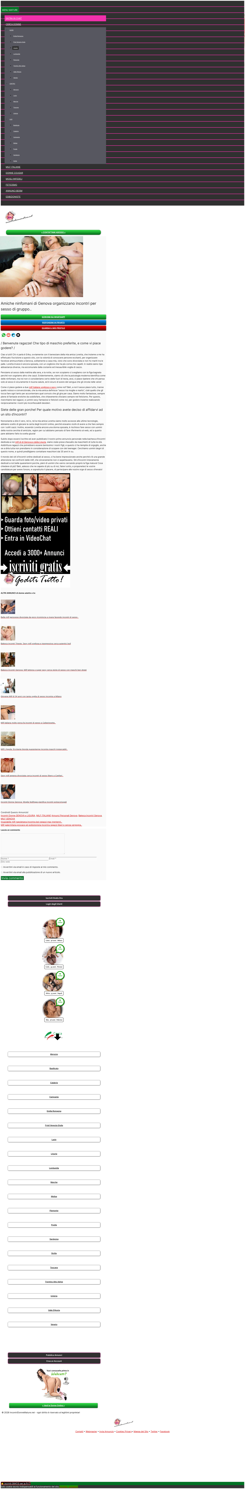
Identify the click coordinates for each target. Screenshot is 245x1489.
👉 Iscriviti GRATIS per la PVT (15, 1483)
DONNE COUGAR (14, 173)
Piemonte (16, 60)
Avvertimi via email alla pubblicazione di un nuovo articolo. (31, 872)
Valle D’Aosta (17, 72)
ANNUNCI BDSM (14, 190)
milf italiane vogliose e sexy (43, 387)
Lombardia (16, 54)
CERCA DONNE (13, 24)
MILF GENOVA (8, 818)
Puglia (15, 149)
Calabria (16, 131)
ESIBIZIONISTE (13, 196)
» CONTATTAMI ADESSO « (53, 232)
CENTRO (12, 83)
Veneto (15, 78)
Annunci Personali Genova (64, 815)
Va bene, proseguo (68, 1486)
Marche (15, 101)
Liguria (15, 48)
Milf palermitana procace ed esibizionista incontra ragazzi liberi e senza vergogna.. (41, 825)
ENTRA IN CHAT (14, 18)
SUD (11, 119)
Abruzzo (16, 89)
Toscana (16, 107)
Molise (15, 143)
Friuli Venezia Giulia (19, 42)
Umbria (15, 113)
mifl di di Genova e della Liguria (30, 442)
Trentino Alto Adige (19, 66)
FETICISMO (11, 185)
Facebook (165, 1431)
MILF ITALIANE (13, 167)
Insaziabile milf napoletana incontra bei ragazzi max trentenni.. (31, 822)
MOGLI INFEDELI (14, 179)
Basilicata (16, 125)
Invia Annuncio (106, 1431)
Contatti (79, 1431)
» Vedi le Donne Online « (53, 1405)
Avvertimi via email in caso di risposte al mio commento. (30, 867)
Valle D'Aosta (54, 1310)
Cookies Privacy (124, 1431)
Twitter (154, 1431)
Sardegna (16, 155)
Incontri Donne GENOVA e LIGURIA (18, 815)
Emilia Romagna (18, 36)
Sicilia (15, 161)
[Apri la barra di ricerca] (2, 3)
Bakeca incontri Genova (90, 815)
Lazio (15, 95)
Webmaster (91, 1431)
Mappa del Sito (141, 1431)
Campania (16, 137)
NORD (11, 30)
